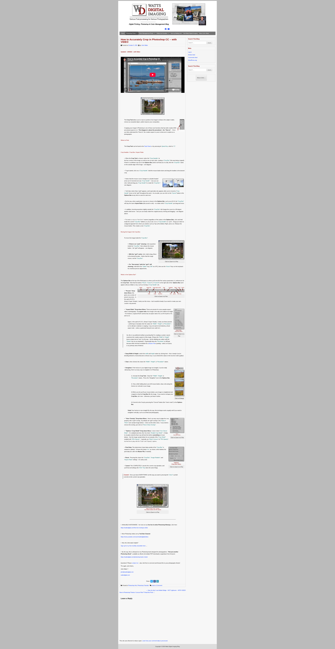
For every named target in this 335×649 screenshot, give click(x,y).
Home (123, 33)
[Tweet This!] (151, 581)
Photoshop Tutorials (143, 585)
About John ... (201, 77)
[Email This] (157, 581)
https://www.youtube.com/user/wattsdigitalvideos (134, 537)
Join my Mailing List (176, 33)
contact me (135, 563)
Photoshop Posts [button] (131, 33)
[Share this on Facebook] (154, 581)
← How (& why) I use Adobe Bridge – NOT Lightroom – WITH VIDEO (166, 590)
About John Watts (204, 33)
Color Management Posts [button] (146, 33)
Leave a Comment (157, 585)
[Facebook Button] (166, 29)
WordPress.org (192, 60)
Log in (190, 52)
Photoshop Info (132, 585)
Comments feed (192, 57)
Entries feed (191, 55)
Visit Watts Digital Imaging (190, 33)
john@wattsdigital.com (127, 572)
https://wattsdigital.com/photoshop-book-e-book (134, 557)
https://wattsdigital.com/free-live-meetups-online (134, 527)
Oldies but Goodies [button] (162, 33)
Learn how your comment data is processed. (155, 640)
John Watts (144, 45)
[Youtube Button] (169, 29)
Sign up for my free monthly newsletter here (133, 546)
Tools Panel (147, 146)
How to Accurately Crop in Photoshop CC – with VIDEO (149, 40)
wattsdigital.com (125, 575)
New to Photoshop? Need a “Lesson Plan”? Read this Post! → (137, 592)
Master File (152, 343)
